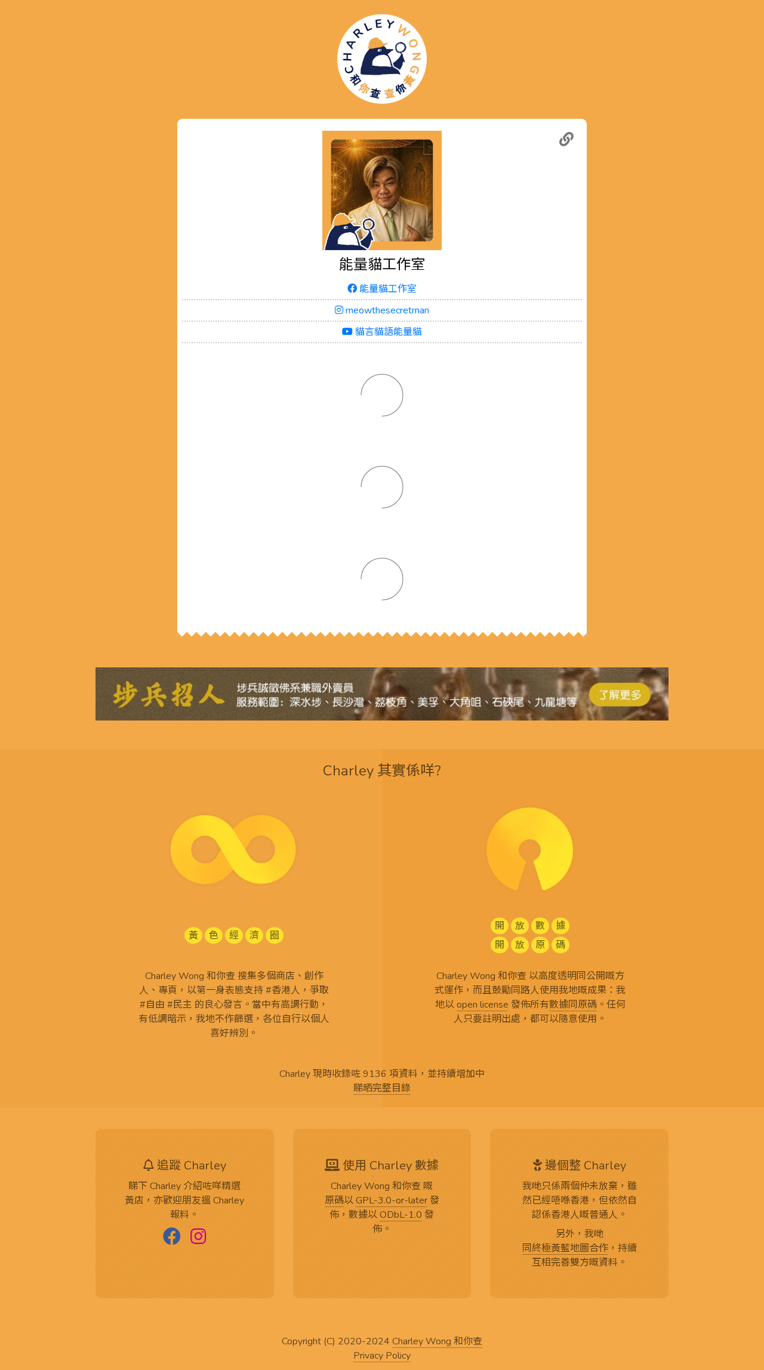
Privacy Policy (382, 1356)
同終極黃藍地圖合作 (565, 1249)
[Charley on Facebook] (172, 1237)
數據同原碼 (573, 1005)
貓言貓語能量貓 (387, 331)
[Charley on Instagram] (198, 1237)
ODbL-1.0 (401, 1215)
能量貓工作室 (387, 288)
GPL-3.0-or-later (391, 1201)
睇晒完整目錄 (382, 1089)
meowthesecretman (386, 310)
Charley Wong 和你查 (437, 1342)
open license (483, 1005)
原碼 (334, 1201)
